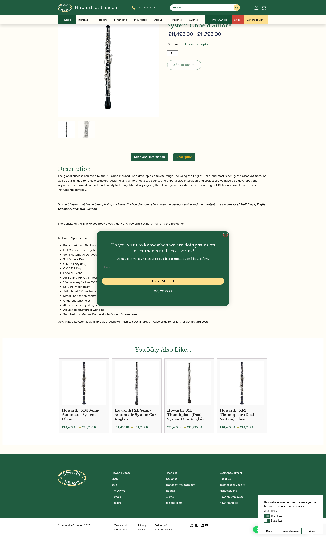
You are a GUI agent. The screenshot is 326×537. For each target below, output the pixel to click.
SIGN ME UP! (163, 281)
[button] (267, 516)
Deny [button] (269, 531)
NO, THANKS (163, 291)
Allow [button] (312, 531)
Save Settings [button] (291, 531)
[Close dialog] (225, 235)
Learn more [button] (270, 510)
